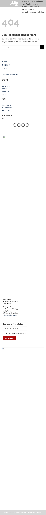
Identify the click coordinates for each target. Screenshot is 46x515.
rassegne (5, 91)
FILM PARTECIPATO (10, 74)
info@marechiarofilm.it (9, 315)
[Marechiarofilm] (14, 3)
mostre (4, 89)
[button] (3, 3)
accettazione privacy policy (16, 333)
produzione (6, 105)
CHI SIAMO (6, 65)
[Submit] (42, 47)
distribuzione (7, 108)
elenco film (6, 110)
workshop (6, 86)
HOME (4, 61)
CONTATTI (6, 69)
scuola (4, 94)
